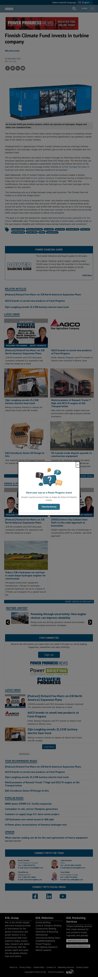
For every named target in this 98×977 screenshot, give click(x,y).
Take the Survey (49, 506)
